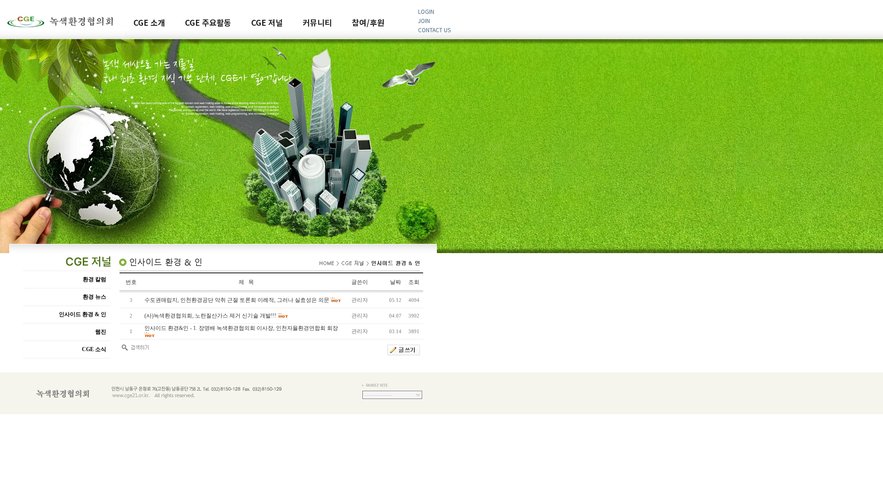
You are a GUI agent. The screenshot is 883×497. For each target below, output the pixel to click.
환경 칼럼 (94, 279)
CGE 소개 (149, 23)
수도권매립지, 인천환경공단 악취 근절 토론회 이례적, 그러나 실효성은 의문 (236, 300)
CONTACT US (434, 30)
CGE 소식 (94, 349)
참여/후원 (368, 23)
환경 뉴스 (94, 297)
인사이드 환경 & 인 (82, 314)
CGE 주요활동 (208, 23)
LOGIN (426, 11)
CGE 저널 (267, 23)
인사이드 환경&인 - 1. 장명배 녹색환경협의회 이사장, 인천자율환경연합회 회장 (241, 328)
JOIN (424, 20)
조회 (413, 282)
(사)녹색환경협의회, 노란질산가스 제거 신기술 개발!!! (210, 315)
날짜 (395, 282)
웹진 (100, 332)
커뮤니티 (317, 23)
